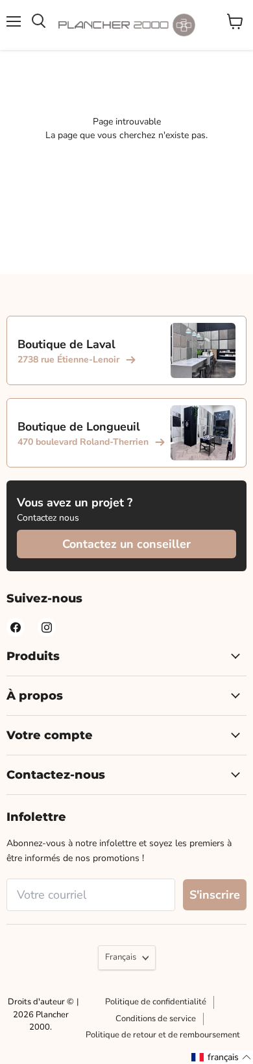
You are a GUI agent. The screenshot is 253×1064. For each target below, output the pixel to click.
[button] (221, 1057)
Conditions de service (155, 1018)
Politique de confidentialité (155, 1002)
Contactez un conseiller (126, 544)
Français (120, 957)
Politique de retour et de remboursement (163, 1035)
